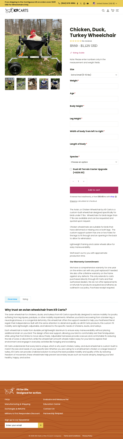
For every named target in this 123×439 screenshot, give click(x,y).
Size (72, 69)
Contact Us (49, 408)
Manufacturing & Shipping (17, 404)
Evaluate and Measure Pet (56, 399)
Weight (74, 80)
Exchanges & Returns (15, 408)
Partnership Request (53, 413)
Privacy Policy (87, 436)
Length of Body (78, 144)
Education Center (51, 404)
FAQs (7, 399)
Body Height (77, 106)
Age (72, 93)
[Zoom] (33, 47)
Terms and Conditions (72, 436)
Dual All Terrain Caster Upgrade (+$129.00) (90, 171)
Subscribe (40, 425)
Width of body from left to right (87, 131)
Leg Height (76, 118)
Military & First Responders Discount (22, 413)
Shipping (73, 201)
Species (75, 156)
